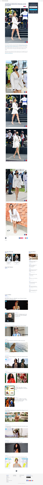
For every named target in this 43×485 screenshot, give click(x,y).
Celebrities (16, 397)
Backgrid (8, 43)
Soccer (6, 324)
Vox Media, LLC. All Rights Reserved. (22, 483)
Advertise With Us (7, 477)
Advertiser (7, 368)
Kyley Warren (7, 383)
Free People (10, 383)
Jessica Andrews (7, 310)
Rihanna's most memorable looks (9, 53)
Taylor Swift (6, 455)
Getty (10, 310)
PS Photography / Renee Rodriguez (21, 438)
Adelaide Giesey (17, 402)
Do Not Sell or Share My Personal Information (9, 481)
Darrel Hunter (16, 438)
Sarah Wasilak (7, 438)
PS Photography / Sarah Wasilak (12, 438)
